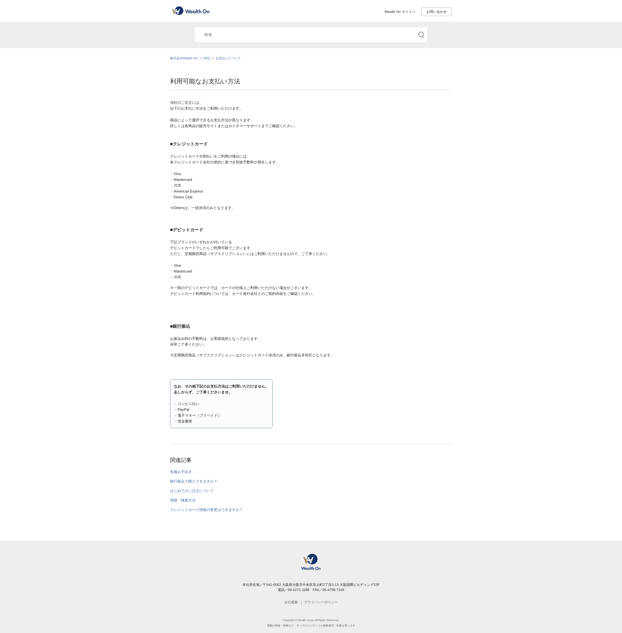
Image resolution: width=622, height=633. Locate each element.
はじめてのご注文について (192, 491)
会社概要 (291, 602)
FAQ (206, 58)
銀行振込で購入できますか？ (193, 481)
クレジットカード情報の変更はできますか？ (206, 510)
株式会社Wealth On (184, 58)
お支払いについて (228, 58)
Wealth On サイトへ (400, 12)
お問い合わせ (436, 12)
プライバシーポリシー (321, 602)
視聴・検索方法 (183, 500)
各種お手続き (181, 472)
